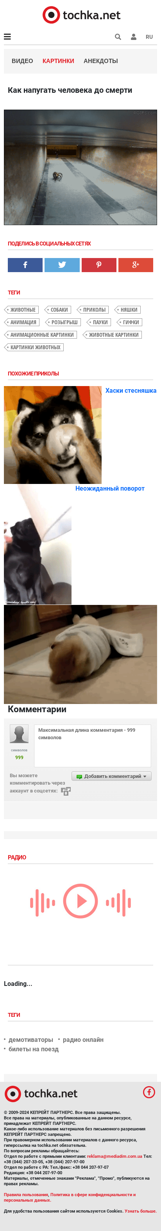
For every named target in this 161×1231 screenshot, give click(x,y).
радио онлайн (83, 1039)
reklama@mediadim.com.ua (114, 1156)
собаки (59, 309)
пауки (100, 322)
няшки (129, 309)
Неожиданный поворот (110, 488)
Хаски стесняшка (131, 390)
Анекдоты (101, 61)
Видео (22, 61)
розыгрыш (65, 322)
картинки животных (36, 347)
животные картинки (114, 334)
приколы (94, 309)
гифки (131, 322)
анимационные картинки (42, 334)
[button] (133, 37)
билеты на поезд (34, 1049)
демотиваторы (31, 1039)
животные (23, 309)
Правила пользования (26, 1194)
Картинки (58, 61)
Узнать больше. (141, 1211)
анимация (23, 322)
